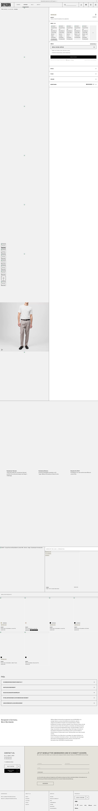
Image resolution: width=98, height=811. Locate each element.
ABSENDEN (45, 783)
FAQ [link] (51, 800)
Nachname (67, 763)
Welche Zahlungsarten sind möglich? (11, 692)
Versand (52, 79)
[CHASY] (24, 31)
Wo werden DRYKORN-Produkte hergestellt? (12, 682)
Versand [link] (51, 796)
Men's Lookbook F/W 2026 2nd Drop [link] (8, 796)
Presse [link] (27, 802)
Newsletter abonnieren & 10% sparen (48, 1)
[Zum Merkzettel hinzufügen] (95, 14)
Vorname (40, 763)
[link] (12, 766)
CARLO (47, 587)
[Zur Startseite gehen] (7, 4)
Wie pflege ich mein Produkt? (9, 687)
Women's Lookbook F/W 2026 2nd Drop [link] (9, 798)
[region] (71, 569)
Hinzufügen (73, 57)
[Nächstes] (78, 568)
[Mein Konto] (81, 4)
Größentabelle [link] (53, 802)
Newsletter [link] (52, 806)
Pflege (52, 73)
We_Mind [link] (27, 798)
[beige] (1, 622)
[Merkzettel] (90, 4)
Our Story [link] (27, 800)
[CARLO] (62, 568)
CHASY (2, 627)
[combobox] (70, 5)
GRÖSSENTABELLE (93, 43)
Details (52, 68)
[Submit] (65, 5)
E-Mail (39, 767)
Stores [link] (27, 796)
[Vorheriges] (46, 568)
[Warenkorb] (95, 4)
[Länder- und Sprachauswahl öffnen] (86, 4)
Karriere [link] (27, 804)
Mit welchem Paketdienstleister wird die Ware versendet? (15, 697)
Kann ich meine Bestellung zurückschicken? (12, 703)
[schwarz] (50, 622)
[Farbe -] (93, 32)
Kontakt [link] (51, 804)
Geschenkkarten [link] (53, 808)
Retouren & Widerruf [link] (54, 798)
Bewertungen (72, 84)
